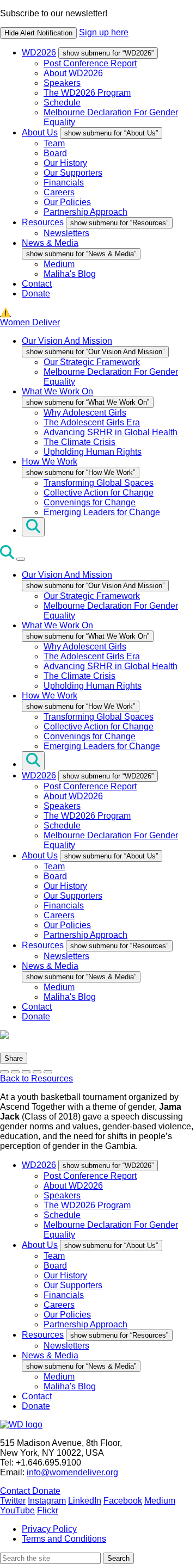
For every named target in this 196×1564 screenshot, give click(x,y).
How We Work (49, 461)
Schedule (62, 102)
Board (55, 153)
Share (13, 1058)
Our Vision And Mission (67, 340)
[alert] (98, 24)
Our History (65, 163)
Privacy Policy (49, 1529)
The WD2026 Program (87, 92)
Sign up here (103, 32)
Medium (59, 264)
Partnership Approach (85, 212)
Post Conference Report (90, 63)
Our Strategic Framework (92, 362)
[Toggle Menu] (20, 559)
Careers (59, 192)
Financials (64, 182)
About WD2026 (73, 73)
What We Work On (57, 391)
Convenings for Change (90, 502)
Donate (36, 293)
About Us (40, 132)
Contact (37, 283)
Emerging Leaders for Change (102, 512)
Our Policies (67, 202)
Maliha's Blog (70, 274)
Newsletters (66, 233)
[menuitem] (109, 87)
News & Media (50, 243)
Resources (43, 222)
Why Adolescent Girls (85, 412)
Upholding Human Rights (93, 451)
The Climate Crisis (79, 442)
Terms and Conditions (64, 1538)
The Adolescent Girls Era (92, 422)
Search (118, 1558)
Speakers (62, 83)
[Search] (33, 526)
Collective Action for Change (99, 492)
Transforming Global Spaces (99, 482)
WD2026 (39, 52)
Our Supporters (73, 172)
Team (54, 143)
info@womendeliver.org (72, 1472)
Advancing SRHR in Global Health (110, 432)
